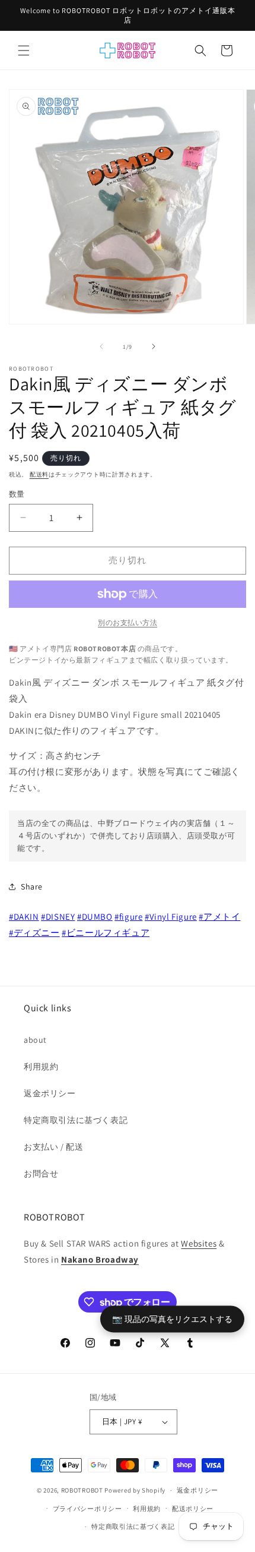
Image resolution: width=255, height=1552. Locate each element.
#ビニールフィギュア (105, 932)
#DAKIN (24, 916)
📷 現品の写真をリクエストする (172, 1319)
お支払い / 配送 (53, 1146)
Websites (198, 1243)
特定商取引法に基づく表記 (76, 1120)
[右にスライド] (154, 346)
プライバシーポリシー (87, 1508)
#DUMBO (95, 916)
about (35, 1039)
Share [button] (32, 886)
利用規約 (41, 1066)
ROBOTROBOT (82, 1490)
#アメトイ (219, 916)
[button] (24, 50)
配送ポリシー (192, 1508)
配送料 (39, 474)
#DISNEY (58, 916)
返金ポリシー (50, 1093)
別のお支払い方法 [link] (127, 622)
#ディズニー (34, 932)
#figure (128, 916)
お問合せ (41, 1173)
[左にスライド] (101, 346)
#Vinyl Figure (171, 916)
